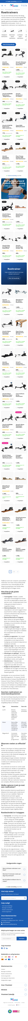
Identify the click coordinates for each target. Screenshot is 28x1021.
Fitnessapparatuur (9, 9)
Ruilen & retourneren (7, 909)
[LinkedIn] (7, 948)
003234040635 (6, 922)
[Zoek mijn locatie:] (20, 5)
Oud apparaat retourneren (8, 978)
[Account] (24, 5)
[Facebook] (2, 948)
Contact (3, 969)
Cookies (23, 1002)
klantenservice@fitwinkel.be (10, 924)
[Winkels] (22, 5)
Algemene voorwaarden (8, 1002)
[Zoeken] (5, 5)
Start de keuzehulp (14, 278)
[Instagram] (4, 948)
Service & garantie (6, 911)
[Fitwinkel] (14, 999)
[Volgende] (17, 571)
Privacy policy (17, 1002)
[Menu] (2, 5)
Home (2, 9)
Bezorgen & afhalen (7, 907)
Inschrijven (21, 938)
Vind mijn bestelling (7, 906)
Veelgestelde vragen (6, 980)
